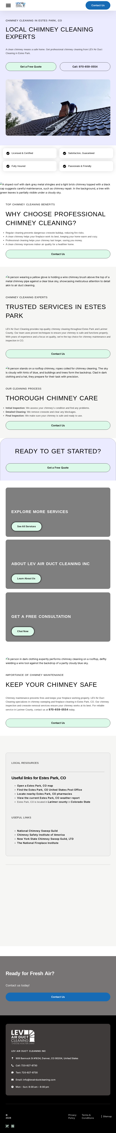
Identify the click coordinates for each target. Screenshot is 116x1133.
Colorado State (80, 801)
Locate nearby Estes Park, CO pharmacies (44, 793)
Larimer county (58, 801)
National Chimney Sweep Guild (37, 830)
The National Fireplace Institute (37, 842)
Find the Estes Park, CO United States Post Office (49, 789)
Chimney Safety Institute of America (41, 834)
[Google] (7, 1126)
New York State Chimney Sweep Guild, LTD (45, 838)
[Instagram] (12, 1126)
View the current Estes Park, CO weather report (48, 797)
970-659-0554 (58, 709)
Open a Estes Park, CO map (35, 785)
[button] (8, 5)
